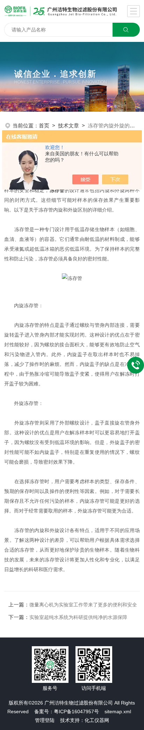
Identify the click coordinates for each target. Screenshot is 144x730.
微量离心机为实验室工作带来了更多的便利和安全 (83, 604)
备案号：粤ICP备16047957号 (66, 711)
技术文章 (68, 125)
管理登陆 (45, 720)
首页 (44, 125)
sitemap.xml (118, 711)
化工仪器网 (97, 720)
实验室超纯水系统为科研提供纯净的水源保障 (78, 617)
